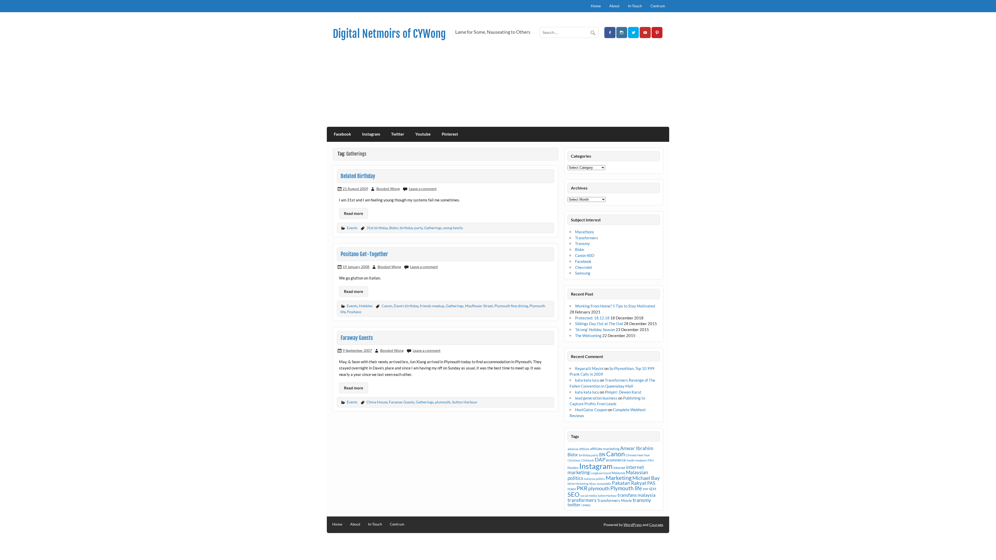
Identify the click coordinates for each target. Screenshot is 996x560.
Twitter (397, 134)
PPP (645, 489)
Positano (354, 312)
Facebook (342, 134)
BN (602, 454)
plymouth (443, 402)
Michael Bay (646, 478)
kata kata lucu (587, 380)
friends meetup (432, 306)
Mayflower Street (479, 306)
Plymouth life (626, 488)
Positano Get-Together (364, 254)
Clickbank (587, 460)
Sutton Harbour (465, 402)
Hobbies (365, 306)
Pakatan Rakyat (629, 483)
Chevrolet (583, 267)
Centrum (658, 6)
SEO (573, 494)
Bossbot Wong (388, 188)
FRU (651, 460)
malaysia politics (594, 478)
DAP (600, 459)
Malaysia (618, 473)
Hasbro (573, 468)
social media (588, 496)
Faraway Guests (357, 337)
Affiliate (584, 449)
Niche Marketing (578, 483)
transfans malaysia (636, 495)
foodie (631, 460)
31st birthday (377, 228)
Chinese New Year (638, 455)
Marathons (584, 231)
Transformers (586, 237)
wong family (453, 228)
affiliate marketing (604, 448)
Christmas (574, 460)
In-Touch (635, 6)
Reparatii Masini (589, 368)
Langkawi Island (601, 473)
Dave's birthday (406, 306)
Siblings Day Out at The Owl (599, 323)
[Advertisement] (498, 88)
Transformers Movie (614, 500)
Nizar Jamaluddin (600, 483)
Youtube (423, 134)
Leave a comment (423, 188)
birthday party (411, 228)
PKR (582, 488)
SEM (652, 489)
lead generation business (596, 398)
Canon (387, 306)
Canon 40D (584, 255)
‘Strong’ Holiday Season (595, 329)
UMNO (586, 505)
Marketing (619, 477)
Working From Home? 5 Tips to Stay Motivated (615, 306)
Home (596, 6)
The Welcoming (588, 335)
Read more (353, 213)
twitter (574, 504)
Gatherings (433, 228)
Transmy (582, 243)
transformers (582, 500)
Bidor (393, 228)
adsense (573, 449)
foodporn (641, 460)
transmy (642, 500)
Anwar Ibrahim (636, 448)
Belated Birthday (358, 176)
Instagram (371, 134)
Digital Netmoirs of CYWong (389, 33)
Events (352, 228)
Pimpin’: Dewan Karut (623, 392)
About (614, 6)
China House (376, 402)
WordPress (633, 524)
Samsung (582, 273)
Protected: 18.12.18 (592, 318)
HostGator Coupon (591, 409)
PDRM (572, 489)
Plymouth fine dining (511, 306)
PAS (651, 483)
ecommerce (616, 460)
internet (619, 468)
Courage (656, 524)
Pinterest (450, 134)
